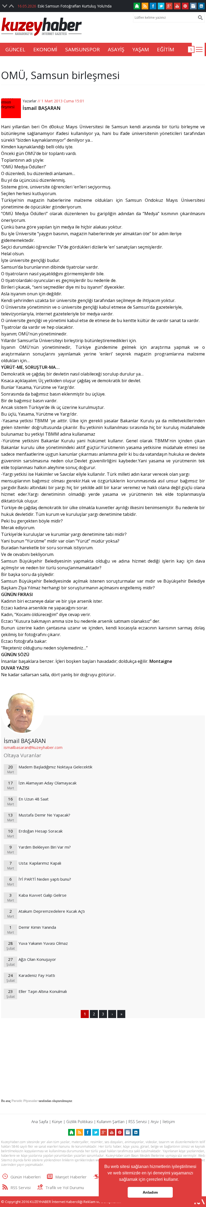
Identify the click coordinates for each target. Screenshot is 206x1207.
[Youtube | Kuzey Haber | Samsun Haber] (177, 6)
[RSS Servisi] (145, 6)
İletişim (169, 1121)
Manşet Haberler (71, 1176)
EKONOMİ (45, 49)
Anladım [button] (150, 1192)
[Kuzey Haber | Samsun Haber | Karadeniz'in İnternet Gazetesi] (137, 6)
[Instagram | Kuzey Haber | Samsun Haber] (193, 6)
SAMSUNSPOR (82, 49)
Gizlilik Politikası (79, 1121)
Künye (57, 1121)
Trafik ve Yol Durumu (64, 1187)
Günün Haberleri (25, 1176)
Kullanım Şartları (110, 1121)
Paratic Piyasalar (25, 1101)
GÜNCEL (15, 49)
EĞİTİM (165, 49)
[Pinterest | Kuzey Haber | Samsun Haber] (185, 6)
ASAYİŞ (116, 49)
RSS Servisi (137, 1121)
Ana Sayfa (39, 1121)
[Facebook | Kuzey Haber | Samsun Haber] (153, 6)
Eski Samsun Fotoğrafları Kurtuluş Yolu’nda (75, 6)
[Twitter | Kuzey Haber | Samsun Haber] (161, 6)
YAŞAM (140, 49)
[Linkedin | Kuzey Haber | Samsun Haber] (201, 6)
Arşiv (155, 1121)
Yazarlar (29, 100)
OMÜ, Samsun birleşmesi (60, 75)
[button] (180, 1180)
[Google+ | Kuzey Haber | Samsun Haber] (169, 6)
